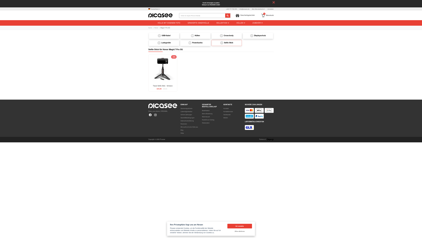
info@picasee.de (244, 9)
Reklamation (206, 123)
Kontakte (226, 108)
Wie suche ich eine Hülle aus (189, 127)
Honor (156, 28)
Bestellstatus (206, 110)
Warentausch (206, 117)
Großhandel (227, 114)
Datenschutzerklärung (187, 121)
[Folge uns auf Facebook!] (150, 114)
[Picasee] (160, 15)
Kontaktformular (228, 111)
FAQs (182, 133)
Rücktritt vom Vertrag (208, 120)
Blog (182, 130)
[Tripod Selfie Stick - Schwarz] (162, 69)
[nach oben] (3, 235)
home (150, 28)
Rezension (184, 124)
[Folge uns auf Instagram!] (155, 114)
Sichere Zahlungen (186, 114)
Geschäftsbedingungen (188, 118)
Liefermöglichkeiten (186, 111)
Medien (225, 118)
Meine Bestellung (207, 113)
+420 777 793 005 (231, 9)
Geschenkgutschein (186, 108)
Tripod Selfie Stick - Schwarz (163, 86)
